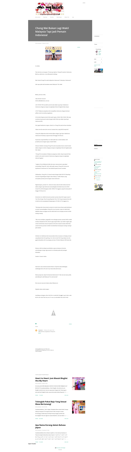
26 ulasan (41, 418)
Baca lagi (66, 395)
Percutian (52, 17)
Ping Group (45, 17)
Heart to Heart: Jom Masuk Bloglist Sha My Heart (51, 379)
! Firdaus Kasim (97, 177)
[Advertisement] (51, 361)
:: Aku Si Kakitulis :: (97, 166)
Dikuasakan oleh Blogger (60, 447)
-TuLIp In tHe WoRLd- (97, 172)
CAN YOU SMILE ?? (98, 161)
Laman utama (37, 17)
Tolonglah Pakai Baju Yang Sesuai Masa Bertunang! (50, 402)
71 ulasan (41, 395)
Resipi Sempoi (59, 17)
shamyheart (40, 330)
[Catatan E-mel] (36, 324)
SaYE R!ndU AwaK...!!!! (96, 168)
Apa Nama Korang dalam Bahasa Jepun (50, 426)
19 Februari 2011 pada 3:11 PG (49, 330)
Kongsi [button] (78, 47)
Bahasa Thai (67, 17)
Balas (39, 333)
